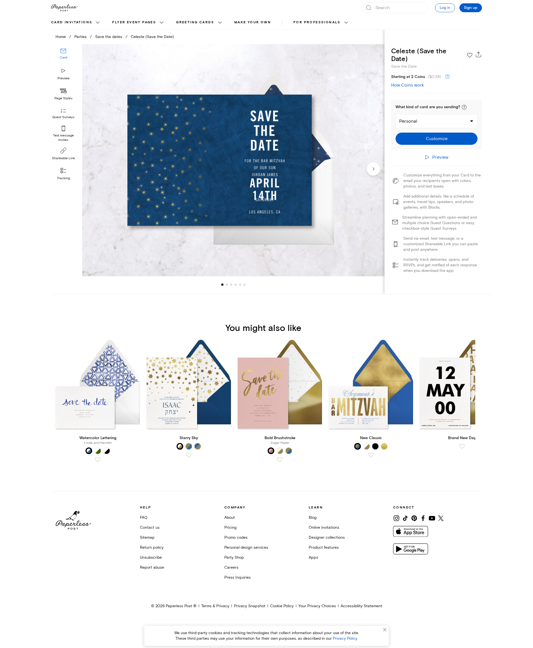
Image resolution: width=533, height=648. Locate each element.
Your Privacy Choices (317, 606)
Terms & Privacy (215, 606)
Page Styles (63, 98)
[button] (464, 107)
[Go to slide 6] (240, 285)
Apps (313, 557)
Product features (324, 547)
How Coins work (407, 85)
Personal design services (246, 547)
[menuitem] (76, 22)
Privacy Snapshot (249, 606)
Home (61, 36)
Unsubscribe (151, 557)
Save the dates (108, 36)
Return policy (152, 547)
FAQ (143, 517)
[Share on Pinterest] (414, 518)
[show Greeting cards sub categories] (220, 22)
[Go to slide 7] (244, 285)
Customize (436, 138)
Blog (312, 517)
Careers (231, 567)
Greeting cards (195, 22)
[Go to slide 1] (222, 285)
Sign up (470, 7)
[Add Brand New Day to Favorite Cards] (462, 446)
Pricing (230, 527)
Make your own (252, 22)
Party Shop (234, 557)
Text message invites (63, 137)
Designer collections (327, 537)
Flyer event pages (134, 22)
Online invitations (324, 527)
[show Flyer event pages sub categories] (161, 22)
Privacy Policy (345, 638)
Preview (63, 78)
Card (63, 57)
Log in (445, 7)
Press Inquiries (237, 577)
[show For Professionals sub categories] (346, 22)
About (229, 517)
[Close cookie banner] (384, 629)
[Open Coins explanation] (447, 77)
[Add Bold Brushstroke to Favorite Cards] (279, 459)
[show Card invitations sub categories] (97, 22)
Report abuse (152, 567)
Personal (408, 121)
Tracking (63, 178)
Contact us (150, 527)
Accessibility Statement (361, 606)
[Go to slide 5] (236, 285)
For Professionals (317, 22)
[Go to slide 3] (227, 285)
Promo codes (236, 537)
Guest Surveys (63, 117)
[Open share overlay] (478, 54)
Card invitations (71, 22)
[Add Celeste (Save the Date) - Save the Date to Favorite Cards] (469, 55)
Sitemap (147, 537)
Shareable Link (63, 158)
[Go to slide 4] (231, 285)
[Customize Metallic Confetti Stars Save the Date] (233, 160)
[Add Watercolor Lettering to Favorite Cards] (97, 459)
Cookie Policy (282, 606)
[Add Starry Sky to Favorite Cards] (188, 455)
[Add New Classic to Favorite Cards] (371, 455)
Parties (80, 36)
